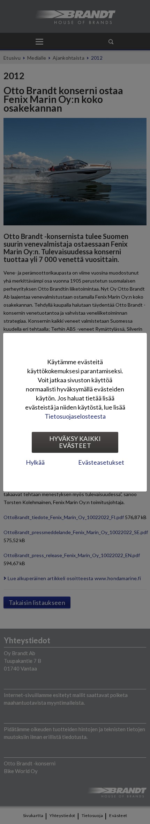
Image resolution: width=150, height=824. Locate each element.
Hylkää (35, 462)
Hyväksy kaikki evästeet (75, 442)
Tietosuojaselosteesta (75, 416)
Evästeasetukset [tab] (101, 462)
